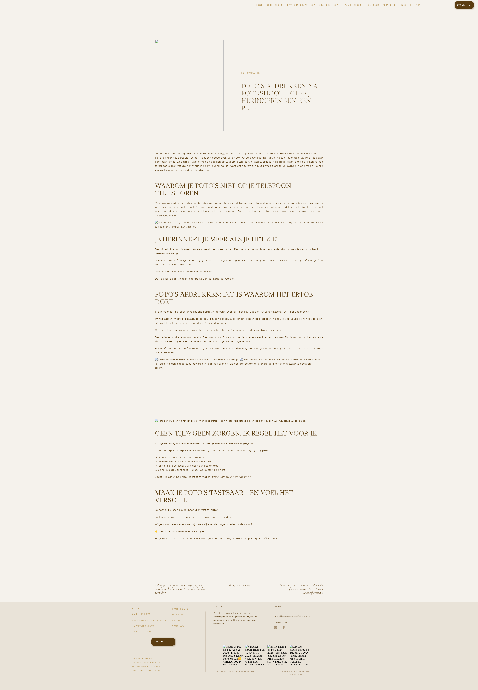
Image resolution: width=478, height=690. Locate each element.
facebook (271, 538)
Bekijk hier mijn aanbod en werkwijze (181, 531)
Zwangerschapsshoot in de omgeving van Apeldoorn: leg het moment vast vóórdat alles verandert (180, 589)
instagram (256, 538)
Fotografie (250, 73)
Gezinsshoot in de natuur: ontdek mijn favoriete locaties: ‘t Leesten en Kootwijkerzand (301, 589)
